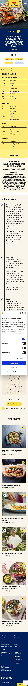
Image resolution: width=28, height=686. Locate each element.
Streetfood (19, 59)
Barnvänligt (9, 59)
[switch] (24, 343)
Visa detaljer (20, 358)
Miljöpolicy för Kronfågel (6, 646)
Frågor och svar (17, 637)
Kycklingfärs (19, 63)
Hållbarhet (3, 635)
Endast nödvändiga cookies (14, 371)
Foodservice (3, 640)
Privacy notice (17, 646)
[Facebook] (2, 677)
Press (15, 642)
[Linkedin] (7, 677)
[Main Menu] (25, 3)
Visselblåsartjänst (5, 644)
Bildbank (16, 644)
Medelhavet (8, 63)
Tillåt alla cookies (14, 363)
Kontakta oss (17, 635)
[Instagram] (4, 677)
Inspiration (3, 637)
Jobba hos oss (17, 640)
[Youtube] (11, 677)
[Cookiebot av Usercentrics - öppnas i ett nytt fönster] (20, 313)
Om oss (2, 642)
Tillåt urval (14, 367)
